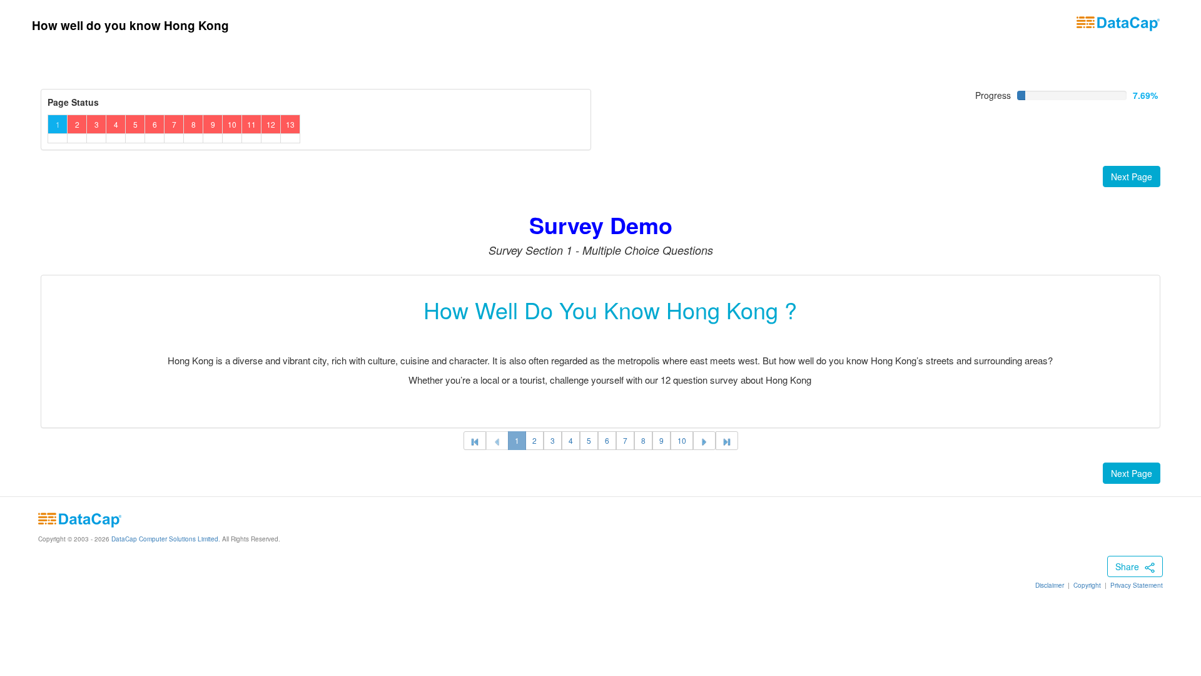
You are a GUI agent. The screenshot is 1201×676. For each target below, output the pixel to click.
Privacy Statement (1136, 585)
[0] (497, 440)
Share (1128, 566)
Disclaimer (1049, 585)
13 (290, 124)
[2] (704, 440)
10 (232, 124)
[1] (475, 440)
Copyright (1087, 585)
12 (270, 124)
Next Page (1131, 176)
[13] (727, 440)
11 (251, 124)
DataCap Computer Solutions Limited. (164, 539)
